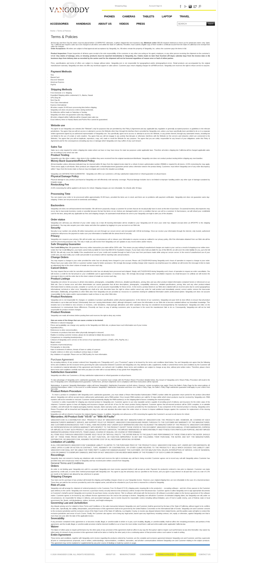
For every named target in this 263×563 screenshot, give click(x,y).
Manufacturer (127, 554)
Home (52, 31)
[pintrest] (200, 6)
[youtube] (185, 6)
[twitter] (195, 6)
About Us (110, 554)
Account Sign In (155, 6)
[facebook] (180, 6)
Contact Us (204, 554)
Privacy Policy (186, 554)
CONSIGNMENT (147, 554)
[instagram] (190, 6)
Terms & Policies (166, 554)
